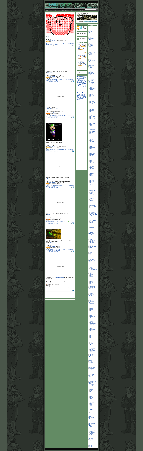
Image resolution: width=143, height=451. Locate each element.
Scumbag (90, 361)
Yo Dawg (90, 445)
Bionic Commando (93, 88)
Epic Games (92, 317)
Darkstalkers (92, 109)
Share (73, 44)
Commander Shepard (81, 78)
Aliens (90, 30)
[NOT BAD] (48, 41)
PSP (91, 403)
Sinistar (91, 193)
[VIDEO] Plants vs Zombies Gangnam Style (58, 181)
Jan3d (48, 178)
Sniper (83, 93)
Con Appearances (71, 9)
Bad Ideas (47, 286)
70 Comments (56, 81)
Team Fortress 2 (92, 207)
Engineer (81, 81)
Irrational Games (92, 324)
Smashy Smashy (91, 368)
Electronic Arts (92, 316)
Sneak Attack (91, 369)
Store (55, 9)
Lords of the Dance (60, 43)
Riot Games (92, 336)
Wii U (57, 44)
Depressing (91, 64)
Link (85, 85)
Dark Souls (92, 108)
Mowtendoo (49, 108)
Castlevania (92, 97)
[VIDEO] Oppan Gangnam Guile (55, 111)
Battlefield (91, 87)
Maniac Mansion (92, 153)
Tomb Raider (92, 216)
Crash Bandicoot (93, 103)
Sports (90, 373)
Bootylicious (91, 44)
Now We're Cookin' (92, 287)
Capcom (50, 115)
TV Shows (76, 10)
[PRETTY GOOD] (49, 41)
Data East (91, 314)
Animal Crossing (92, 83)
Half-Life (91, 139)
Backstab (90, 37)
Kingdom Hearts (92, 147)
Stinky (90, 376)
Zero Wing (92, 227)
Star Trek (91, 431)
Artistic (47, 10)
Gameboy (53, 43)
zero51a (48, 214)
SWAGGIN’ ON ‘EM (51, 145)
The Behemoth (92, 348)
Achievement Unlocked (92, 26)
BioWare (91, 309)
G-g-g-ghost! (91, 80)
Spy (81, 96)
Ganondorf (81, 82)
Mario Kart (92, 154)
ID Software (92, 322)
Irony (90, 248)
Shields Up (91, 366)
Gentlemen (91, 228)
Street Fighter (48, 116)
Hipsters (90, 238)
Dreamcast (92, 391)
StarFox (91, 201)
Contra (91, 100)
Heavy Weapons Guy (82, 84)
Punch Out (92, 181)
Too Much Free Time (92, 423)
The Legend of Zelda (93, 213)
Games (51, 10)
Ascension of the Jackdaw (81, 55)
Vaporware (91, 438)
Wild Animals (91, 444)
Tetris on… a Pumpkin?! (81, 44)
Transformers (92, 434)
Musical (53, 79)
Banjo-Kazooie (92, 86)
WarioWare (92, 222)
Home (47, 9)
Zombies (53, 186)
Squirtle (83, 96)
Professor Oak (81, 90)
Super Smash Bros (49, 150)
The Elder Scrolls (93, 211)
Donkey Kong (92, 116)
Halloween (92, 242)
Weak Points (91, 441)
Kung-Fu (90, 253)
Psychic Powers (91, 301)
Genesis (91, 395)
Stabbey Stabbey (92, 374)
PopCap (65, 185)
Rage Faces (91, 355)
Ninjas (90, 285)
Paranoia (90, 292)
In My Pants (91, 245)
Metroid (47, 287)
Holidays (55, 10)
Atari (91, 390)
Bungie (91, 311)
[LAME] (47, 41)
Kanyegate (91, 251)
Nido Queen (79, 46)
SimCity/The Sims (93, 192)
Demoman (80, 80)
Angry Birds (92, 82)
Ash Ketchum (79, 76)
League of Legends (93, 149)
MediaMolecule (92, 329)
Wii (55, 44)
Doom (91, 117)
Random (50, 9)
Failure (90, 74)
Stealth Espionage (92, 375)
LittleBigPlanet (92, 152)
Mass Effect (92, 155)
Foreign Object (48, 185)
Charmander (84, 77)
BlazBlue (91, 90)
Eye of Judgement (93, 123)
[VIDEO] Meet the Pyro (81, 62)
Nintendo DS (57, 287)
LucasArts (91, 327)
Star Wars (91, 268)
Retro (90, 356)
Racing (90, 353)
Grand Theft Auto (93, 134)
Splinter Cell (92, 198)
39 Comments (56, 151)
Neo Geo (91, 397)
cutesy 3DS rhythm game (60, 277)
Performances (91, 294)
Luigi (78, 87)
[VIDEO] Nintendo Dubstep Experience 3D (57, 282)
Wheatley (80, 98)
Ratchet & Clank (92, 182)
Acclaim (91, 304)
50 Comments (56, 45)
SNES (54, 44)
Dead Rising (92, 110)
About (81, 9)
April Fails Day (92, 240)
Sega (91, 338)
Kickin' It (90, 252)
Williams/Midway (93, 351)
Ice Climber (92, 141)
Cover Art (90, 59)
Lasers (90, 254)
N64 (47, 44)
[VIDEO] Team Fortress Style (54, 75)
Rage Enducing (91, 354)
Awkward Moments (92, 36)
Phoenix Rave (50, 245)
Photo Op (90, 295)
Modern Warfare (92, 162)
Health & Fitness (91, 233)
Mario (80, 87)
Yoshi (81, 99)
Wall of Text (91, 440)
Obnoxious (91, 288)
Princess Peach (80, 89)
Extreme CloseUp (92, 73)
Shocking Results (92, 367)
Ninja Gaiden (92, 166)
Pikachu (83, 88)
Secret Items (91, 362)
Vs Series (91, 221)
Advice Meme (92, 263)
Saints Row (92, 189)
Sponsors (91, 283)
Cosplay (90, 58)
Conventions (92, 277)
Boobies (90, 43)
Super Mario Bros (63, 149)
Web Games (92, 405)
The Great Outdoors (92, 417)
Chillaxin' (47, 221)
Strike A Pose (53, 116)
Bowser (83, 76)
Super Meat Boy (92, 205)
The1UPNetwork (49, 279)
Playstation (60, 79)
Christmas (92, 241)
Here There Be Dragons (93, 235)
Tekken (91, 208)
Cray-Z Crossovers (54, 115)
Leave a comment (50, 45)
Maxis (91, 328)
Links (77, 9)
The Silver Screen (92, 418)
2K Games (92, 303)
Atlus (91, 307)
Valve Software (49, 80)
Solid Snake (83, 94)
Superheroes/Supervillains (93, 381)
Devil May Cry (92, 112)
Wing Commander (93, 223)
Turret (77, 97)
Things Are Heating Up (92, 419)
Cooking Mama (92, 101)
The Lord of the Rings (93, 269)
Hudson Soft (92, 321)
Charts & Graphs (91, 51)
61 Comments (56, 117)
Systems (72, 10)
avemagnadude (49, 72)
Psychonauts (92, 180)
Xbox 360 (57, 80)
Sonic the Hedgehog (93, 194)
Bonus (91, 275)
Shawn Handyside (52, 76)
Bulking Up (91, 45)
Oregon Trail (92, 168)
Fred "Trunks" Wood (52, 40)
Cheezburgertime (92, 52)
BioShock (91, 89)
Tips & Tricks (91, 422)
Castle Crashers (92, 96)
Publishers (67, 10)
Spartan (78, 96)
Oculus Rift (93, 386)
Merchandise (92, 280)
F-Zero (91, 124)
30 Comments (56, 187)
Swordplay (91, 382)
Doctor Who (92, 427)
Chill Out (90, 53)
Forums (59, 9)
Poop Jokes (91, 299)
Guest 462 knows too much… (82, 64)
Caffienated (91, 46)
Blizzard (91, 310)
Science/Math (91, 360)
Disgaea (91, 115)
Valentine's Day (92, 243)
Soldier (79, 94)
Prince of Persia (92, 179)
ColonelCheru (52, 242)
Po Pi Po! (48, 39)
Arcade (47, 115)
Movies (59, 10)
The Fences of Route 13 (81, 57)
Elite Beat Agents (93, 122)
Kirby (56, 43)
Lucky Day (91, 258)
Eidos (91, 315)
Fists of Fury (91, 78)
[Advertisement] (82, 117)
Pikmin (91, 174)
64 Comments (56, 223)
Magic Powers (91, 259)
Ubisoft (91, 349)
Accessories (92, 384)
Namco (91, 331)
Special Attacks (91, 370)
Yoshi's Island (92, 226)
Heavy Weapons (91, 234)
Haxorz (90, 231)
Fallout (91, 125)
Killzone (91, 146)
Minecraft (91, 161)
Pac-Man (91, 169)
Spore (91, 199)
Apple (91, 388)
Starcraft (91, 200)
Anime (90, 32)
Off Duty (56, 79)
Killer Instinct (92, 145)
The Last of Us (92, 212)
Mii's (90, 261)
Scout (78, 93)
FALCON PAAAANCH (92, 75)
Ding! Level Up (91, 65)
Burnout (91, 94)
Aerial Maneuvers (92, 29)
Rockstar (91, 337)
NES (48, 44)
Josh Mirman (57, 108)
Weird (51, 186)
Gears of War (92, 132)
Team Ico (91, 343)
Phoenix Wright (57, 250)
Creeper (78, 79)
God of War (92, 133)
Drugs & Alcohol (91, 71)
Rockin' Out (91, 359)
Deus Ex (91, 111)
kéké (48, 36)
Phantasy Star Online (93, 172)
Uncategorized (92, 219)
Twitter (83, 30)
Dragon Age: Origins (93, 118)
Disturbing (90, 68)
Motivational (65, 43)
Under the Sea (91, 437)
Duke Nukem (92, 119)
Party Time (53, 250)
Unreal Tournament (93, 220)
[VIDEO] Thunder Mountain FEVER (55, 217)
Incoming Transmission (92, 246)
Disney (91, 267)
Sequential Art (91, 363)
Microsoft (91, 330)
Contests (91, 276)
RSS (79, 30)
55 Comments (56, 251)
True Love (90, 424)
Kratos (83, 85)
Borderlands (92, 93)
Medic (85, 87)
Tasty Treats (91, 415)
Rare (91, 335)
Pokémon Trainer (81, 89)
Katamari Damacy (93, 142)
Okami (91, 167)
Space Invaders (92, 197)
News (63, 10)
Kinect (92, 385)
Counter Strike (92, 102)
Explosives (91, 72)
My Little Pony (92, 430)
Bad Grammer (91, 38)
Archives (64, 9)
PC (58, 79)
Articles (91, 274)
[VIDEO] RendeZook (81, 60)
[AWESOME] (50, 41)
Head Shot (91, 232)
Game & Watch (92, 131)
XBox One (92, 412)
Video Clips (81, 10)
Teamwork (90, 416)
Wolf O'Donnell (80, 99)
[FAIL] (46, 41)
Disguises (90, 67)
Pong (91, 176)
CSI (91, 426)
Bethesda (91, 308)
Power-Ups (91, 300)
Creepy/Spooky (91, 61)
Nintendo (51, 44)
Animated (47, 43)
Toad (85, 96)
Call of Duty (92, 95)
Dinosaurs (90, 66)
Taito (91, 342)
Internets (90, 247)
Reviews (91, 282)
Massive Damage (92, 260)
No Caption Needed (92, 286)
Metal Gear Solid (93, 159)
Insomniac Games (93, 323)
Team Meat (92, 344)
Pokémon (63, 287)
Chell (77, 78)
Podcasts (91, 281)
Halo (91, 140)
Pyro (78, 92)
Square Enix (92, 341)
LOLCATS (90, 255)
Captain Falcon (80, 77)
